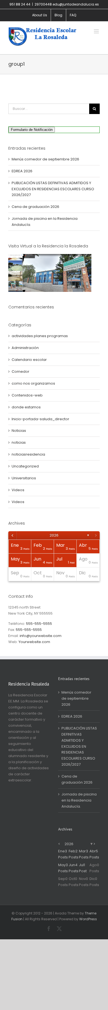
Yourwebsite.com (34, 641)
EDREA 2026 (22, 171)
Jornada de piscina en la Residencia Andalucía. (79, 800)
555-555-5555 (39, 623)
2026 (54, 535)
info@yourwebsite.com (40, 635)
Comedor (20, 371)
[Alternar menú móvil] (97, 31)
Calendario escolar (29, 359)
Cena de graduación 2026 (35, 206)
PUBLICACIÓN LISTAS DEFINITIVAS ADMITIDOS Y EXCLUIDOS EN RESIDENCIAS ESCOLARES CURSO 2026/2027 (53, 189)
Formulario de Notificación (32, 130)
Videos (18, 490)
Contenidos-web (27, 395)
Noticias (19, 430)
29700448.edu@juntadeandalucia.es (67, 4)
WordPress (88, 919)
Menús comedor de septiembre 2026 (45, 159)
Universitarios (24, 478)
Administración (25, 347)
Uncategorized (25, 466)
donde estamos (26, 407)
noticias (19, 442)
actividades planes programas (40, 336)
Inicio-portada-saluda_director (40, 419)
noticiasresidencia (28, 454)
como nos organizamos (33, 383)
